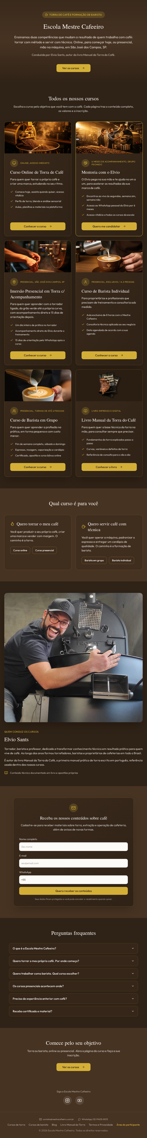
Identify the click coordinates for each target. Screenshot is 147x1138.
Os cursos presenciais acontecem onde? (38, 986)
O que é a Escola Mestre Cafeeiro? (34, 948)
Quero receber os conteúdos (73, 891)
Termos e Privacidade (101, 1124)
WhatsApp (25, 872)
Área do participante (128, 1124)
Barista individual (121, 560)
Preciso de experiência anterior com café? (40, 998)
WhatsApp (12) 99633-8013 (95, 1119)
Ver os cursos (70, 68)
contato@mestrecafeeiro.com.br (58, 1119)
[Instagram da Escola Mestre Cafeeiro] (67, 1100)
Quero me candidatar (106, 226)
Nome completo (28, 839)
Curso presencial (44, 550)
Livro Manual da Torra (72, 1124)
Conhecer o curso (35, 226)
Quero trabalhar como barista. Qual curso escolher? (46, 973)
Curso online (20, 550)
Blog (54, 1124)
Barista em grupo (94, 560)
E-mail (22, 855)
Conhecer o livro (106, 467)
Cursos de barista (38, 1124)
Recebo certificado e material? (32, 1011)
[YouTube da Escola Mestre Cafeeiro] (79, 1100)
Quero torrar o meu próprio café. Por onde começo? (46, 961)
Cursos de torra (16, 1124)
